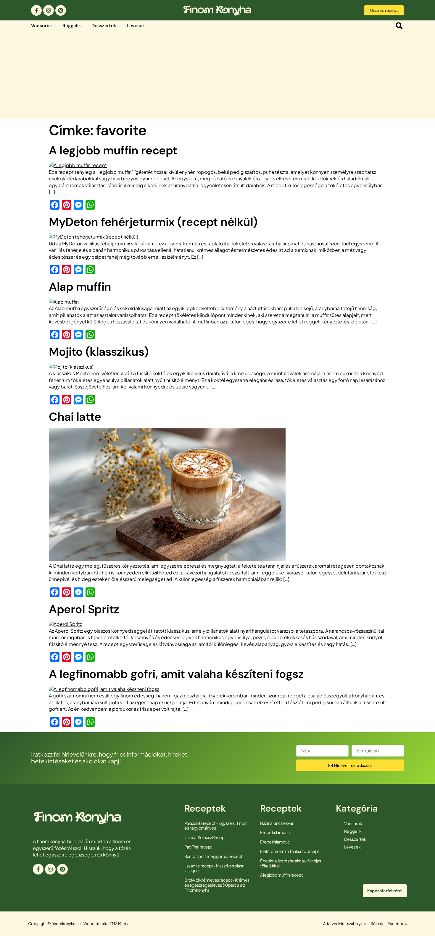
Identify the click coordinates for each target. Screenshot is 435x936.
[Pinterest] (60, 10)
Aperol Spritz (84, 609)
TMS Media (119, 923)
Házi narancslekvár (276, 823)
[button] (399, 26)
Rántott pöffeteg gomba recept (213, 856)
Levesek (136, 25)
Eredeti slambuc (275, 832)
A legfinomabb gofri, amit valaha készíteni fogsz (176, 673)
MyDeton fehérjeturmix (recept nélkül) (153, 221)
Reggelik (71, 25)
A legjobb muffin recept (113, 150)
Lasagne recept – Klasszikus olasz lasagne (214, 868)
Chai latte (75, 416)
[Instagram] (48, 10)
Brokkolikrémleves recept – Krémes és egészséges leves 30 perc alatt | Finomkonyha (216, 885)
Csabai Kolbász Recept (205, 837)
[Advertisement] (217, 75)
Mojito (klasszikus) (99, 351)
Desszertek (103, 25)
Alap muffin (80, 286)
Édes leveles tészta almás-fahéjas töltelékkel (290, 863)
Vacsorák (41, 25)
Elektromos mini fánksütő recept (289, 851)
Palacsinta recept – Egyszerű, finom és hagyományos (216, 825)
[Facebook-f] (36, 10)
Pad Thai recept (198, 846)
